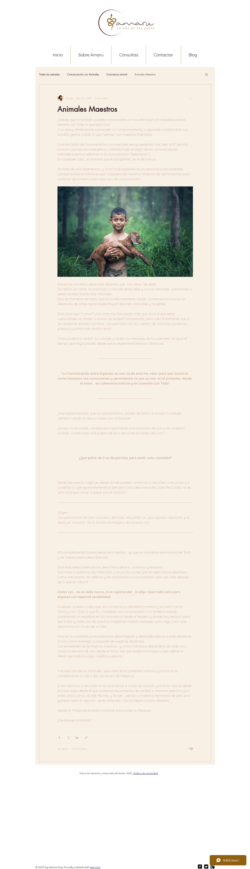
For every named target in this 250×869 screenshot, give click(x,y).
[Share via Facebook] (59, 737)
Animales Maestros (145, 74)
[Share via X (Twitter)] (68, 737)
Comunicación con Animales (83, 74)
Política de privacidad (145, 773)
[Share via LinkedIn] (77, 737)
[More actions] (191, 98)
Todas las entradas (49, 74)
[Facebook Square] (200, 866)
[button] (206, 75)
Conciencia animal (116, 74)
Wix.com (95, 867)
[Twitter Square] (206, 866)
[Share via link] (86, 737)
